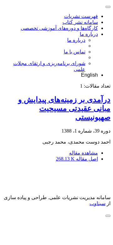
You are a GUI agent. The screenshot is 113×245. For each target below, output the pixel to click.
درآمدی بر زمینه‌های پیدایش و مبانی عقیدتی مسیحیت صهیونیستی (64, 108)
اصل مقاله (77, 158)
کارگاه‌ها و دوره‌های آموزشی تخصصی (59, 28)
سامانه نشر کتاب (80, 22)
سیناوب (97, 203)
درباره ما (89, 34)
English (89, 75)
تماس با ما (74, 51)
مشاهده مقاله (83, 152)
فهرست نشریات (81, 16)
